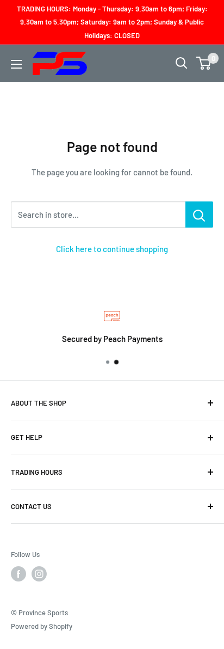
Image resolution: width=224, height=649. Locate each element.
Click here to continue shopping (112, 249)
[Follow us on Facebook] (18, 573)
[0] (204, 63)
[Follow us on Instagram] (39, 573)
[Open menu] (16, 64)
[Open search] (182, 63)
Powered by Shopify (41, 626)
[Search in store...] (199, 214)
